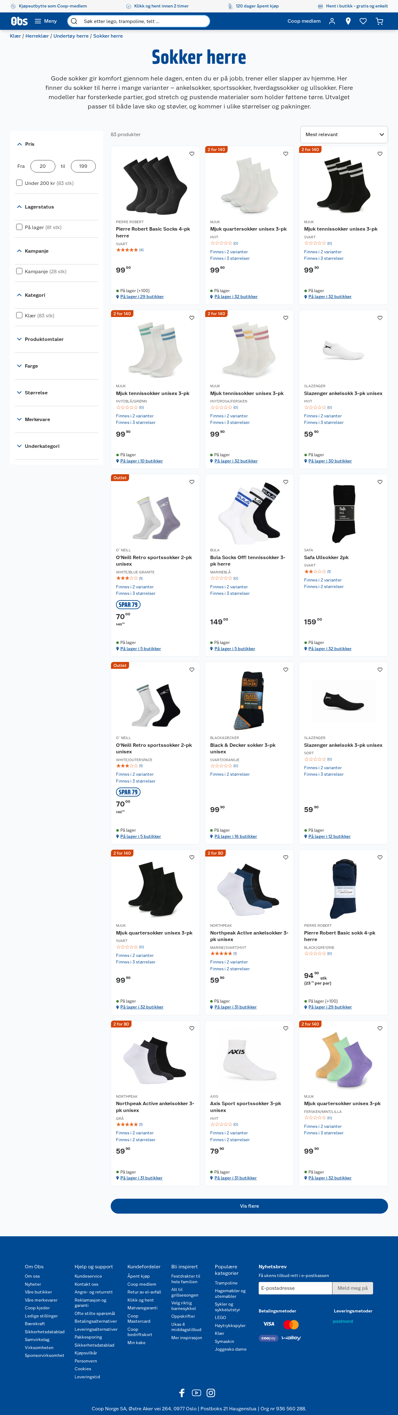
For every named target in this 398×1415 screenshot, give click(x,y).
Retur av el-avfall (144, 1291)
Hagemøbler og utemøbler (230, 1293)
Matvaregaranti (142, 1307)
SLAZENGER (315, 386)
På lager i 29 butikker (142, 296)
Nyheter (33, 1284)
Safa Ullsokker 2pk (326, 557)
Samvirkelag (37, 1339)
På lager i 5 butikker (140, 648)
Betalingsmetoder (277, 1310)
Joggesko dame (231, 1349)
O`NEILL (123, 550)
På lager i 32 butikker (236, 296)
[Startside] (19, 21)
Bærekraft (35, 1323)
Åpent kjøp (138, 1276)
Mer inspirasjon (186, 1337)
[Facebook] (182, 1393)
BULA (215, 550)
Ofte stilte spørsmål (95, 1313)
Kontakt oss (86, 1284)
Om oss (32, 1276)
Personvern (86, 1360)
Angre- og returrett (94, 1291)
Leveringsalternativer (96, 1329)
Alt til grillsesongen (184, 1292)
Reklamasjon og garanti (90, 1303)
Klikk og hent (140, 1300)
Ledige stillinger (41, 1315)
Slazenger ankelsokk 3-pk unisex (343, 393)
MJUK (215, 222)
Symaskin (224, 1341)
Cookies (83, 1368)
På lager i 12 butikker (329, 836)
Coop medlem (141, 1284)
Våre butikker (38, 1291)
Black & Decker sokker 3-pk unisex (242, 748)
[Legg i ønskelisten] (192, 154)
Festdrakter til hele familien (185, 1279)
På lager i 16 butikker (236, 836)
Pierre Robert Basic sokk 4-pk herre (339, 936)
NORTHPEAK (221, 925)
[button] (249, 1206)
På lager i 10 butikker (141, 460)
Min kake (136, 1342)
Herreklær (37, 36)
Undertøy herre (71, 36)
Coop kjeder (37, 1307)
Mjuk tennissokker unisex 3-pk (340, 229)
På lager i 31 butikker (236, 1006)
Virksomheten (39, 1347)
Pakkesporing (88, 1337)
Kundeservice (88, 1276)
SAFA (308, 550)
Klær (15, 36)
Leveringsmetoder (353, 1310)
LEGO (220, 1317)
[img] (155, 250)
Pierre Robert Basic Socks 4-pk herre (153, 232)
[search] (74, 21)
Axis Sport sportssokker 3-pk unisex (245, 1106)
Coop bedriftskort (139, 1332)
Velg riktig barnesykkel (183, 1305)
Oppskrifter (183, 1316)
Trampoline (226, 1282)
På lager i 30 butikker (330, 460)
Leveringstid (87, 1376)
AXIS (214, 1096)
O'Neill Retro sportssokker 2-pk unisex (154, 560)
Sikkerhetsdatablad (45, 1331)
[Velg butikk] (348, 21)
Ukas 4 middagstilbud (186, 1327)
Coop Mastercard (138, 1318)
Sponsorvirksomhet (44, 1355)
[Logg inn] (332, 21)
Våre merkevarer (41, 1300)
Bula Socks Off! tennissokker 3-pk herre (247, 560)
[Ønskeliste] (363, 21)
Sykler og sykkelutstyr (227, 1307)
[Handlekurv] (379, 21)
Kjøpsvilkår (86, 1352)
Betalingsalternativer (96, 1321)
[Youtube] (196, 1393)
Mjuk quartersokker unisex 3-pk (248, 229)
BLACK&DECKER (224, 738)
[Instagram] (210, 1393)
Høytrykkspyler (230, 1325)
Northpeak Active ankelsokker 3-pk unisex (249, 936)
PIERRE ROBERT (130, 222)
